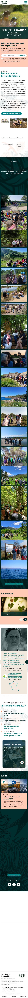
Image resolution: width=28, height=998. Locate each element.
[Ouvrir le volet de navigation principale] (25, 2)
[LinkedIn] (18, 884)
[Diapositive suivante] (25, 619)
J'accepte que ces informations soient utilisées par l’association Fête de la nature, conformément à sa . (15, 61)
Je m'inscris (21, 55)
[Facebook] (9, 884)
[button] (3, 696)
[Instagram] (14, 884)
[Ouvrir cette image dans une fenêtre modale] (14, 186)
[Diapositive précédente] (21, 619)
